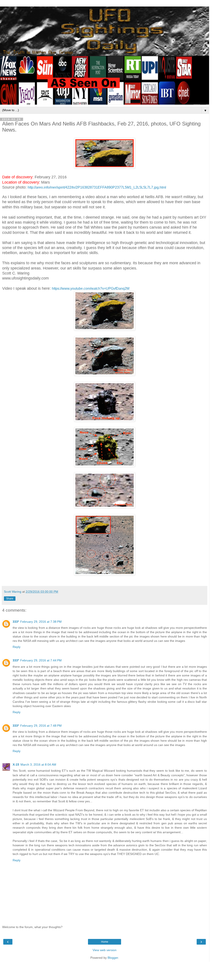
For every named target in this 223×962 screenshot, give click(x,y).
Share (9, 598)
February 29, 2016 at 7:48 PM (41, 725)
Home (104, 941)
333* (16, 621)
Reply (16, 647)
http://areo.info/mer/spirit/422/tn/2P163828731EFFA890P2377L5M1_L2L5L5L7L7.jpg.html (97, 187)
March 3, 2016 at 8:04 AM (38, 764)
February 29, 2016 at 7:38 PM (41, 621)
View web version (105, 950)
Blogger (113, 957)
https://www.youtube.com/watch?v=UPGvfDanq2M (90, 288)
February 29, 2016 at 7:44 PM (41, 660)
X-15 (16, 764)
